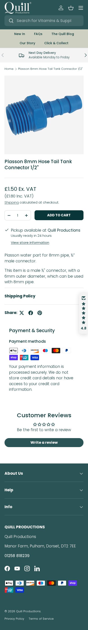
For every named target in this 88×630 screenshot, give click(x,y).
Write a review (44, 442)
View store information (30, 242)
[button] (71, 8)
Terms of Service (41, 619)
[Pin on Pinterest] (39, 312)
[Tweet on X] (21, 312)
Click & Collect (56, 43)
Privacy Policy (14, 619)
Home (9, 69)
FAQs (38, 34)
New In (19, 34)
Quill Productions (28, 611)
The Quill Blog (62, 34)
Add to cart (59, 215)
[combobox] (44, 20)
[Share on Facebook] (30, 312)
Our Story (27, 43)
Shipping (12, 202)
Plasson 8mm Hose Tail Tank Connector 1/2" (50, 69)
